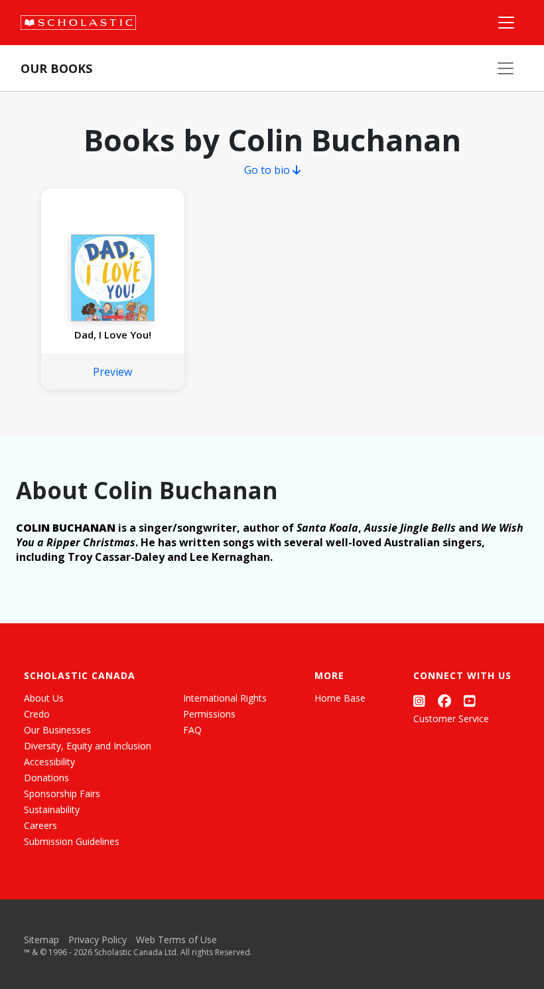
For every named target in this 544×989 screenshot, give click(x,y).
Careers (40, 825)
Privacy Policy (97, 939)
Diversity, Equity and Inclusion (87, 745)
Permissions (209, 714)
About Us (44, 698)
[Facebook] (444, 701)
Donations (46, 777)
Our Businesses (57, 729)
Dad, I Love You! (112, 334)
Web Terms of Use (176, 939)
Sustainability (52, 809)
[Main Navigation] (506, 22)
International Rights (225, 698)
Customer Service (451, 718)
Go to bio (268, 170)
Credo (37, 714)
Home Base (340, 698)
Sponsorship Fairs (62, 793)
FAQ (192, 729)
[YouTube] (470, 701)
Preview (112, 371)
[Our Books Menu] (505, 68)
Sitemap (41, 939)
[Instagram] (419, 701)
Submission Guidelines (71, 841)
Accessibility (49, 761)
